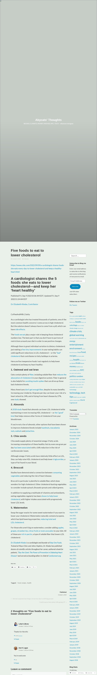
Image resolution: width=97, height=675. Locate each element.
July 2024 (73, 442)
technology (73, 389)
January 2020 (74, 608)
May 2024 (73, 448)
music (81, 366)
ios (85, 360)
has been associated (22, 447)
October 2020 (74, 580)
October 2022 (74, 506)
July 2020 (73, 589)
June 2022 (73, 518)
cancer (82, 322)
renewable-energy (77, 382)
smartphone (79, 384)
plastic (73, 373)
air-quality (73, 316)
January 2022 (74, 534)
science (71, 384)
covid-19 (76, 338)
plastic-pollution (77, 373)
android (77, 316)
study (16, 399)
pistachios (30, 431)
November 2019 (75, 614)
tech (81, 387)
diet (85, 338)
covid (73, 338)
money (73, 366)
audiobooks (77, 318)
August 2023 (74, 475)
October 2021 (74, 543)
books (78, 321)
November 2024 (75, 435)
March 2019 (73, 638)
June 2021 (73, 555)
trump (78, 397)
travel (74, 397)
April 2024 (73, 451)
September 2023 (75, 472)
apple (80, 316)
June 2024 (73, 445)
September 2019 (75, 620)
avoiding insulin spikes (34, 381)
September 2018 (75, 657)
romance (83, 382)
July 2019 (73, 626)
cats (85, 322)
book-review (83, 318)
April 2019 (73, 635)
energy (72, 341)
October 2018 (74, 654)
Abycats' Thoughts (48, 120)
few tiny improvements (31, 349)
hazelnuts (45, 428)
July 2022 (73, 515)
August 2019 (74, 623)
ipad (70, 363)
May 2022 (73, 522)
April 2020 (73, 598)
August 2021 (74, 549)
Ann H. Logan (23, 648)
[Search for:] (78, 255)
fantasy (83, 348)
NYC (82, 370)
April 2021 (73, 562)
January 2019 (74, 645)
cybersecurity (81, 338)
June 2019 (73, 629)
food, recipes (22, 583)
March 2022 (73, 528)
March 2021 (73, 565)
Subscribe (75, 286)
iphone (73, 363)
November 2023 (75, 466)
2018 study (17, 409)
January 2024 (74, 460)
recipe (80, 379)
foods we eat (19, 334)
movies (78, 366)
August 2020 (74, 586)
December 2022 (75, 500)
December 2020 (75, 574)
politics (73, 376)
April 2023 (73, 488)
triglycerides (58, 459)
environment (76, 348)
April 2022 (73, 525)
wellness (71, 400)
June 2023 (73, 482)
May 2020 (73, 595)
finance (75, 352)
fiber (31, 374)
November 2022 (75, 503)
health (29, 583)
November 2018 (75, 651)
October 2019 (74, 617)
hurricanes (82, 360)
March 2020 (73, 602)
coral (71, 338)
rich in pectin (26, 534)
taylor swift (78, 387)
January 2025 (74, 429)
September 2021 (75, 546)
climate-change (73, 328)
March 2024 (73, 454)
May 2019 (73, 632)
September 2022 (75, 509)
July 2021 (73, 552)
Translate (76, 419)
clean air (79, 325)
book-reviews (72, 322)
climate (82, 325)
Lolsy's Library (24, 624)
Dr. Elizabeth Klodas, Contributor (24, 304)
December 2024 (75, 432)
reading (71, 379)
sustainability (72, 387)
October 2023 (74, 469)
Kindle (78, 363)
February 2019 (74, 642)
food (79, 352)
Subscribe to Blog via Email (78, 264)
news (74, 370)
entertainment (76, 344)
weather (84, 397)
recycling (71, 382)
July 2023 (73, 478)
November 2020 (75, 577)
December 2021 (75, 537)
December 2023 (75, 463)
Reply (17, 639)
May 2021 (73, 558)
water (80, 397)
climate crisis (80, 328)
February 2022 (74, 531)
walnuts (18, 431)
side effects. (20, 329)
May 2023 (73, 485)
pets (70, 373)
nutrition (78, 370)
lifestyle (82, 363)
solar (83, 384)
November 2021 (75, 540)
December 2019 (75, 611)
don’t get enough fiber (34, 389)
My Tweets (73, 305)
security (74, 384)
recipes (83, 379)
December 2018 (75, 648)
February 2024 (74, 457)
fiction (71, 352)
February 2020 (74, 605)
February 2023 (74, 494)
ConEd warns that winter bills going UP (52, 602)
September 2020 (75, 583)
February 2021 (74, 568)
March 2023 (73, 491)
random (79, 376)
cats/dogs (73, 325)
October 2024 (74, 438)
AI (70, 316)
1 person (20, 635)
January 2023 (74, 497)
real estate (75, 379)
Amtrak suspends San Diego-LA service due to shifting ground (32, 599)
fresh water (79, 356)
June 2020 (73, 592)
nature (71, 370)
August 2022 (74, 512)
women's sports (77, 400)
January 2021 (74, 571)
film (73, 352)
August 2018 (74, 660)
